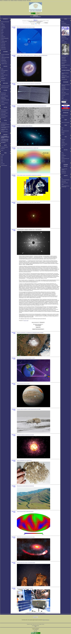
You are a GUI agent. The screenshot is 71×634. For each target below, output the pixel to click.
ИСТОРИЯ (5, 90)
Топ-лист (24, 0)
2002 (2, 157)
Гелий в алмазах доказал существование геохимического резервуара (29, 175)
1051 (27, 612)
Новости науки (63, 181)
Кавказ (2, 30)
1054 (33, 612)
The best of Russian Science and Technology (65, 186)
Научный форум (3, 111)
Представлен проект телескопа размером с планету (26, 358)
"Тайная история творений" (5, 57)
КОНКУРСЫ (5, 134)
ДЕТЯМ (5, 145)
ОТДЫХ (65, 125)
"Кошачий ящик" (3, 60)
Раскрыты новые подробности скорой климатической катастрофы (28, 409)
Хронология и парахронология (3, 98)
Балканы (2, 32)
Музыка (2, 73)
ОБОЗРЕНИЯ (5, 51)
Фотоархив (2, 163)
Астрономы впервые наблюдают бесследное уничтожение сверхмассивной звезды (31, 105)
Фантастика (3, 148)
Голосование (20, 0)
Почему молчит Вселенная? (65, 24)
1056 (36, 612)
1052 (29, 612)
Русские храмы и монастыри (3, 78)
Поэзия (2, 35)
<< (25, 612)
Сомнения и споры (4, 41)
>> (45, 612)
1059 (42, 612)
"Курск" (2, 29)
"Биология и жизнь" (64, 79)
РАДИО (66, 119)
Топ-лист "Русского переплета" (64, 169)
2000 (2, 160)
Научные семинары (64, 67)
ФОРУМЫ (5, 107)
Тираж (62, 147)
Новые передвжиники (4, 70)
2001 (2, 159)
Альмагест (2, 101)
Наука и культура (63, 41)
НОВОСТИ (65, 175)
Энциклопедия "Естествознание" (64, 60)
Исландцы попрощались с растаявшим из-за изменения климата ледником (30, 332)
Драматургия (3, 36)
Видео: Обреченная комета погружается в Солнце (26, 27)
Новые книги (3, 42)
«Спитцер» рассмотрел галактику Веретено (24, 125)
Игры (62, 129)
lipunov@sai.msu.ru (46, 619)
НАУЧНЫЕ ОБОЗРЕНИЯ (66, 70)
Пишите (12, 0)
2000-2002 (65, 43)
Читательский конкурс (4, 140)
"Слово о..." (3, 55)
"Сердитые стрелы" (4, 63)
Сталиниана (3, 104)
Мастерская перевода (4, 131)
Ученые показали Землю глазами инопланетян (25, 511)
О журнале (63, 142)
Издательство (3, 45)
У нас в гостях (3, 44)
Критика (2, 39)
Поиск (62, 152)
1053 (31, 612)
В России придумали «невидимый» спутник (25, 588)
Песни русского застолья (65, 130)
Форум (2, 150)
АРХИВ (5, 152)
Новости (15, 0)
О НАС (66, 136)
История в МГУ (3, 94)
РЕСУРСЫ (65, 149)
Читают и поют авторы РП (65, 122)
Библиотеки (63, 161)
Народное (62, 132)
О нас (9, 0)
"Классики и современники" (5, 54)
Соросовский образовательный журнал (65, 89)
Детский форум (3, 117)
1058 (40, 612)
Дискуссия (29, 0)
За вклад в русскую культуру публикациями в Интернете (5, 137)
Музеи (62, 127)
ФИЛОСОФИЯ (5, 83)
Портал (1, 0)
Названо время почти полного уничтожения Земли (26, 562)
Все (62, 178)
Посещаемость (63, 155)
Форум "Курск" (3, 114)
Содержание (5, 0)
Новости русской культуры (5, 21)
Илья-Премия (3, 142)
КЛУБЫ (5, 120)
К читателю (3, 24)
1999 (2, 162)
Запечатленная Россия (4, 102)
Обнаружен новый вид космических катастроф (25, 434)
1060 (44, 612)
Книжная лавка (3, 47)
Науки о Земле (63, 92)
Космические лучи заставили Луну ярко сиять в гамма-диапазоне (28, 202)
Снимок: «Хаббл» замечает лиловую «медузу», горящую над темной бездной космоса (32, 55)
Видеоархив (3, 80)
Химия (62, 98)
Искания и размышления (4, 38)
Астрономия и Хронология (5, 99)
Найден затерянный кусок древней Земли (24, 460)
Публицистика (3, 27)
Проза (2, 33)
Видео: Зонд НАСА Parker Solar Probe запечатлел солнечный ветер (29, 83)
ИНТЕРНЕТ (66, 166)
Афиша (2, 23)
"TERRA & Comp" (64, 75)
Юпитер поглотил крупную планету (23, 383)
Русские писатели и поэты (65, 158)
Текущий (2, 154)
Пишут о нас (63, 145)
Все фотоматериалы (4, 165)
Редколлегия (63, 139)
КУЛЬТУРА (5, 66)
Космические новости (64, 55)
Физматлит (63, 63)
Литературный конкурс (4, 139)
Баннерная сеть (63, 171)
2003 (2, 156)
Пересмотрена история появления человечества (25, 485)
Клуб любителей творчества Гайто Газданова (5, 127)
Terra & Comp (25, 320)
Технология (63, 95)
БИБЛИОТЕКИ (65, 112)
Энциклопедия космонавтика (63, 58)
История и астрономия (64, 38)
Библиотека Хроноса (64, 115)
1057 (38, 612)
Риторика (2, 76)
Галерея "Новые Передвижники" (35, 625)
